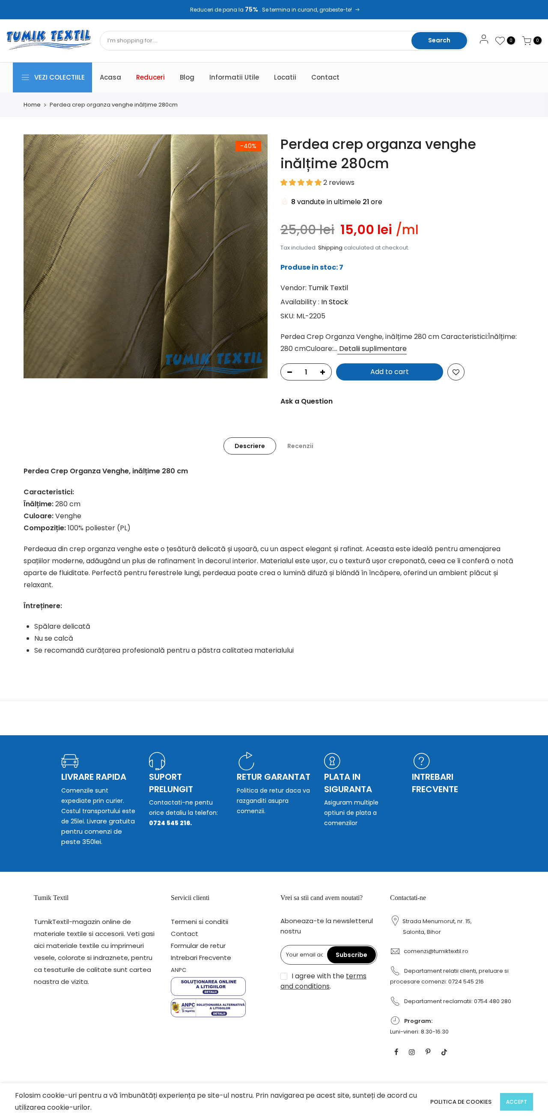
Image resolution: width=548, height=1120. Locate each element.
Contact (325, 77)
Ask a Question (306, 401)
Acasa (110, 77)
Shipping (330, 248)
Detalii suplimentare (372, 349)
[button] (301, 182)
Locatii (285, 77)
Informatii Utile (234, 77)
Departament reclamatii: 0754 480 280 (457, 1001)
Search (439, 40)
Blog (187, 77)
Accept (516, 1101)
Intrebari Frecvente (201, 957)
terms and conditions (323, 981)
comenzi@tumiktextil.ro (436, 951)
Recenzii (300, 446)
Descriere (250, 446)
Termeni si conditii (199, 921)
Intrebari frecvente (435, 783)
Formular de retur (198, 945)
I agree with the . (323, 981)
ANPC (178, 970)
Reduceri (150, 77)
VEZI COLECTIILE (59, 77)
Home (32, 105)
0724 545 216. (170, 823)
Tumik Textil (328, 288)
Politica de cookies (460, 1102)
